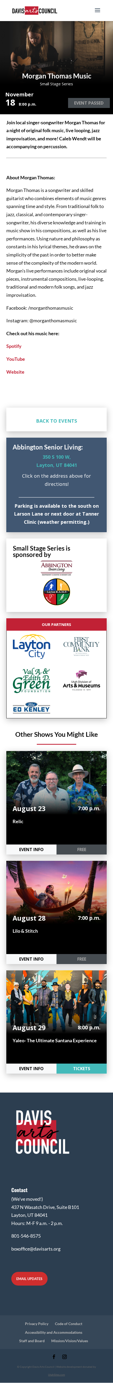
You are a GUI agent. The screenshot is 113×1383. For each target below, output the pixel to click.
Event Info (31, 849)
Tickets (81, 1068)
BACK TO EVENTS (56, 421)
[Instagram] (64, 1357)
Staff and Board (32, 1340)
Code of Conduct (68, 1323)
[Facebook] (54, 1357)
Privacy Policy (36, 1323)
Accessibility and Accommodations (53, 1332)
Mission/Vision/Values (69, 1340)
